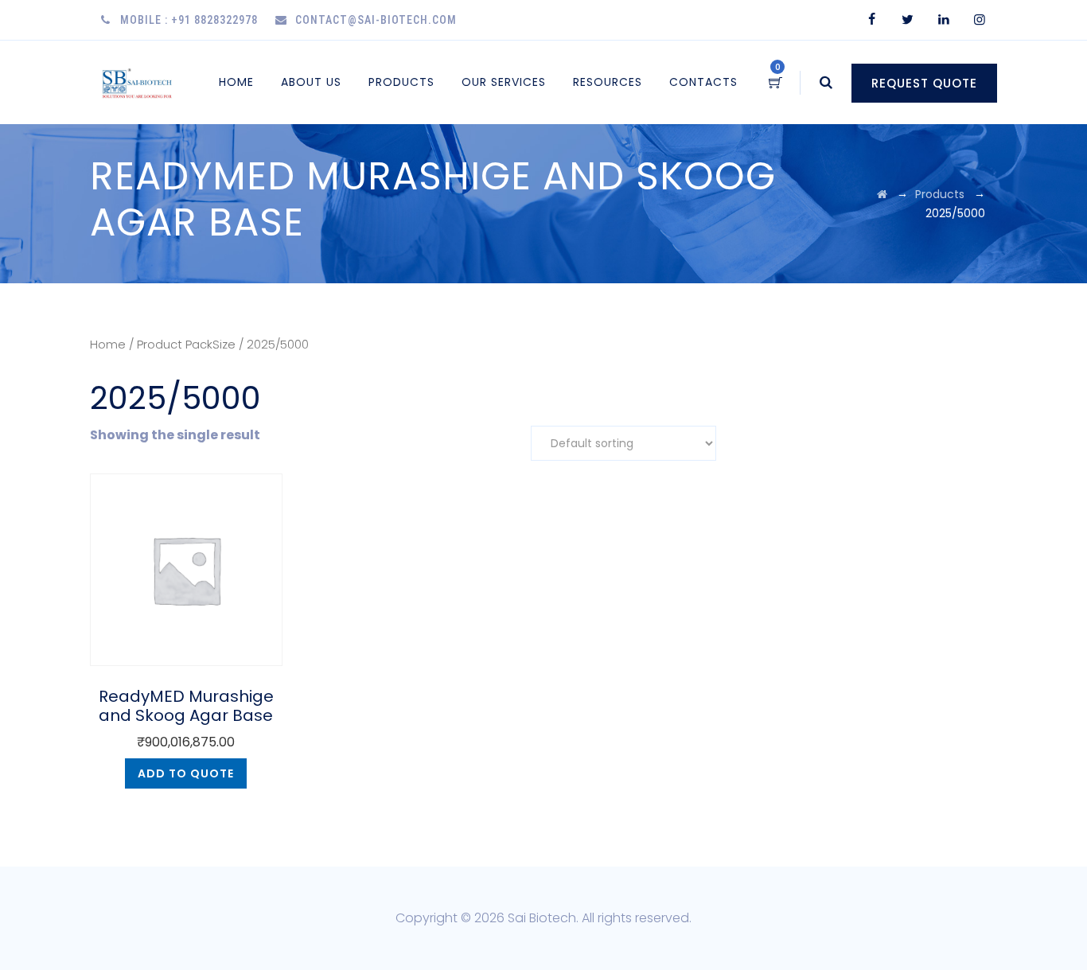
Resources (607, 82)
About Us (311, 82)
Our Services (504, 82)
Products (401, 82)
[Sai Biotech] (138, 82)
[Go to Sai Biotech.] (882, 194)
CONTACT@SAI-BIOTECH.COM (376, 20)
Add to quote (186, 773)
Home (236, 82)
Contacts (703, 82)
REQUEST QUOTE (924, 83)
